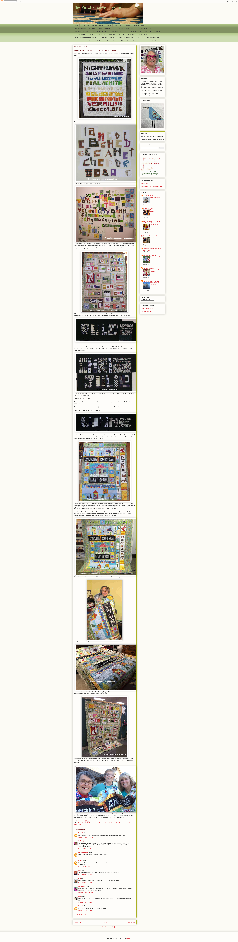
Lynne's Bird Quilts (109, 40)
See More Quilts (148, 195)
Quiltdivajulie (82, 841)
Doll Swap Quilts (142, 34)
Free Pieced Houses (139, 25)
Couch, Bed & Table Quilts (108, 37)
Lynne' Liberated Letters (108, 822)
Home (76, 25)
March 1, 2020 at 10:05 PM (85, 866)
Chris (79, 822)
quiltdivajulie (77, 824)
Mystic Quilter (82, 886)
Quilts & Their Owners (153, 40)
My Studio (112, 34)
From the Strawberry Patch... (152, 236)
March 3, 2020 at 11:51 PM (85, 892)
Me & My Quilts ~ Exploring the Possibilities (151, 222)
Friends (109, 25)
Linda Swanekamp (83, 852)
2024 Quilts (121, 34)
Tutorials (127, 25)
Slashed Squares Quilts (153, 37)
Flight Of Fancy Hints (124, 40)
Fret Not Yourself (148, 268)
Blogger (128, 938)
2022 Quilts (92, 34)
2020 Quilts (158, 31)
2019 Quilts (148, 31)
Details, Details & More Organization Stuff (86, 37)
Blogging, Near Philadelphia (152, 248)
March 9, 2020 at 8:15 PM (85, 902)
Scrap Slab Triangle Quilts (126, 37)
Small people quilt (155, 257)
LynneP (80, 906)
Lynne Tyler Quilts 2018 (135, 31)
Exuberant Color (148, 208)
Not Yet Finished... (138, 40)
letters (99, 822)
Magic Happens (120, 822)
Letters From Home (147, 308)
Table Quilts (97, 40)
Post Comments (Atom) (108, 927)
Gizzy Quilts (140, 37)
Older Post (131, 922)
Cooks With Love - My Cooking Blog (151, 186)
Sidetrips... (153, 237)
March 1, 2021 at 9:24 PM (85, 910)
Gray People (146, 250)
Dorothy (80, 860)
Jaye (79, 896)
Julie (96, 822)
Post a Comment (81, 914)
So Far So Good (154, 224)
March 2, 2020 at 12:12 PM (85, 875)
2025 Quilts (131, 34)
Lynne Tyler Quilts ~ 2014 (81, 31)
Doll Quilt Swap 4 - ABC (148, 311)
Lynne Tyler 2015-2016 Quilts (100, 31)
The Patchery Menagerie (97, 7)
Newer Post (78, 922)
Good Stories (118, 25)
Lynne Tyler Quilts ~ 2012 (126, 28)
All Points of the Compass (151, 281)
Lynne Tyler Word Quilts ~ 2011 (107, 28)
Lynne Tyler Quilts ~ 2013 (144, 28)
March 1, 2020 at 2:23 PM (85, 849)
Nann (79, 870)
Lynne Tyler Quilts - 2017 (118, 31)
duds (83, 822)
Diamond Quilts (86, 40)
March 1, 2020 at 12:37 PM (85, 837)
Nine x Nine (128, 822)
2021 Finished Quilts (80, 34)
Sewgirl (80, 833)
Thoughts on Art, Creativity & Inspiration (92, 25)
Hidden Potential (89, 822)
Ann (79, 878)
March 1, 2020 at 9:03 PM (85, 857)
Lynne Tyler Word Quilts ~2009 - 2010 (85, 28)
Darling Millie (145, 183)
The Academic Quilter (150, 255)
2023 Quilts (102, 34)
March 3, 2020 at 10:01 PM (85, 883)
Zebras (76, 40)
